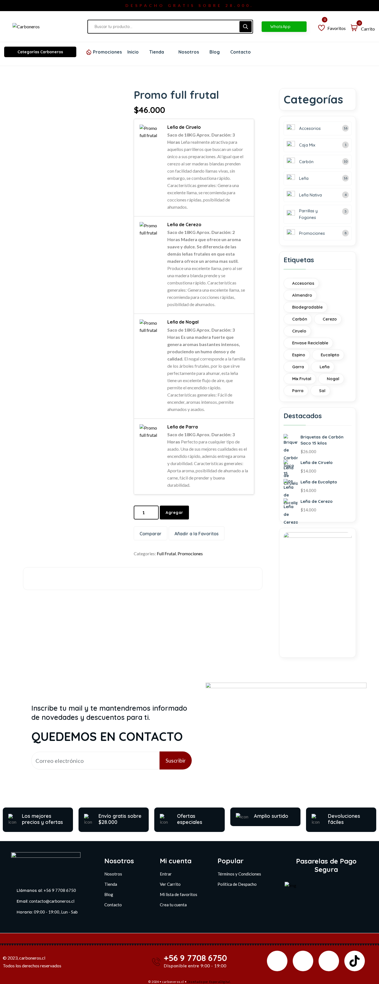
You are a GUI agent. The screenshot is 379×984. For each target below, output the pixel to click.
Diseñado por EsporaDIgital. (209, 981)
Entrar (166, 873)
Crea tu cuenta (173, 904)
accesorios (303, 283)
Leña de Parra (182, 427)
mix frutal (301, 378)
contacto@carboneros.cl (51, 901)
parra (298, 390)
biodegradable (307, 307)
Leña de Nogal (183, 322)
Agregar (174, 512)
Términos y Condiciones (239, 873)
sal (322, 390)
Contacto (113, 904)
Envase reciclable (310, 342)
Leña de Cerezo (184, 224)
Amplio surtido (271, 816)
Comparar (150, 533)
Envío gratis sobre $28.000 (120, 819)
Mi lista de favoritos (178, 894)
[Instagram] (303, 961)
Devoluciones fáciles (344, 819)
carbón (299, 319)
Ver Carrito (170, 884)
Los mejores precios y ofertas (42, 819)
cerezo (330, 319)
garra (298, 366)
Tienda (110, 884)
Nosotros (113, 873)
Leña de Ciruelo (184, 127)
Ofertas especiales (189, 819)
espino (298, 354)
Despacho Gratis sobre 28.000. (189, 5)
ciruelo (299, 331)
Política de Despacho (237, 884)
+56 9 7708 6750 (60, 890)
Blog (108, 894)
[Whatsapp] (329, 961)
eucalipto (330, 354)
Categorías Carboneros (40, 51)
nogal (333, 378)
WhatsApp (281, 26)
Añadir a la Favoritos (197, 533)
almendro (302, 295)
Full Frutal (166, 553)
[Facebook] (277, 961)
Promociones (107, 52)
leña (325, 366)
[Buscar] (245, 26)
